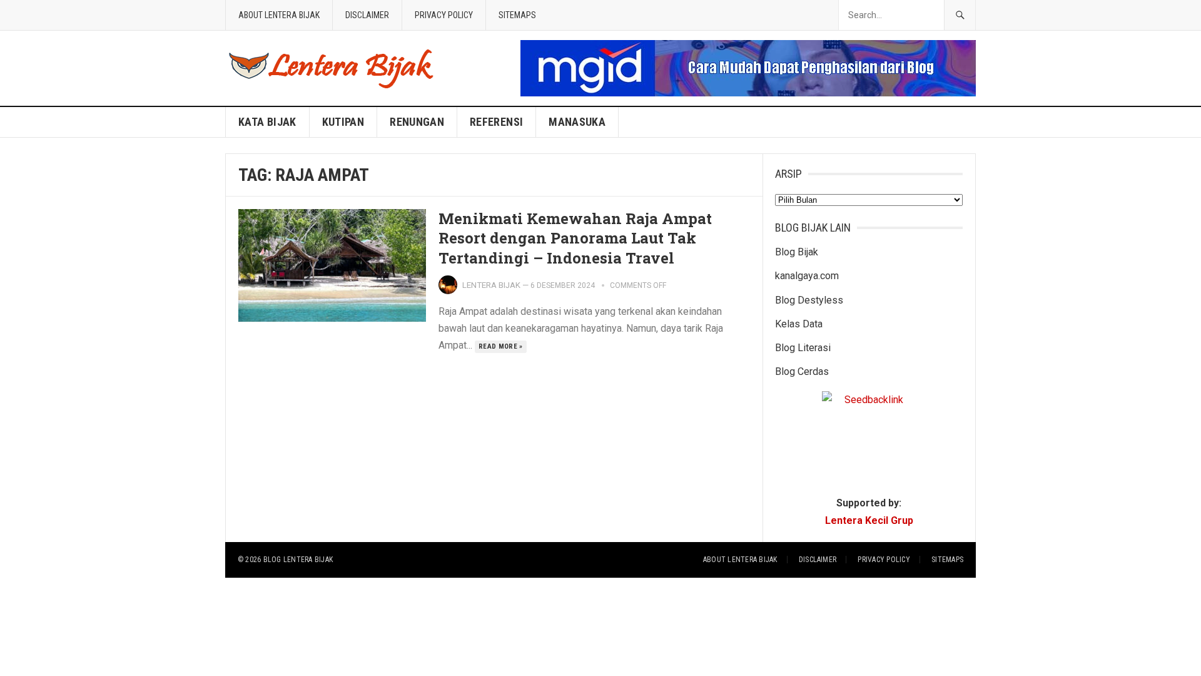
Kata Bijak (267, 121)
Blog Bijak (796, 252)
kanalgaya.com (807, 276)
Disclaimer (367, 15)
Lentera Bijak (491, 285)
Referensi (496, 121)
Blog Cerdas (802, 371)
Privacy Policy (444, 15)
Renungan (417, 121)
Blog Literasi (803, 348)
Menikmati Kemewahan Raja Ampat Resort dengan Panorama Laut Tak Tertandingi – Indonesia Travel (575, 237)
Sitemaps (517, 15)
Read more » (501, 346)
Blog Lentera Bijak (298, 559)
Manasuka (577, 121)
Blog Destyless (809, 300)
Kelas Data (799, 324)
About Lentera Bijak (279, 15)
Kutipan (343, 121)
